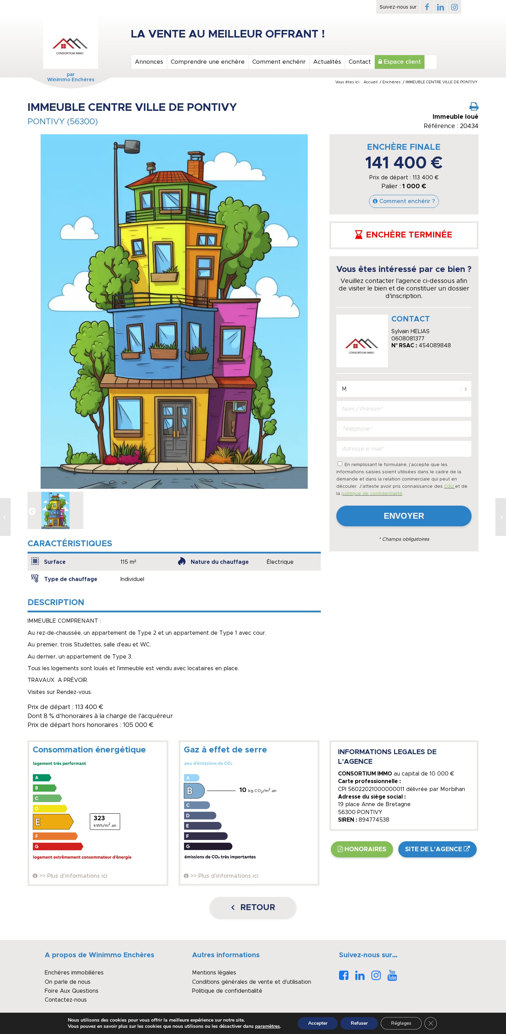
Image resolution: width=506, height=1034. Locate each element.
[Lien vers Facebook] (426, 7)
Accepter (317, 1023)
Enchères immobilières (74, 972)
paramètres (267, 1026)
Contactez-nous (66, 1000)
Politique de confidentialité (227, 991)
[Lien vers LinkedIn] (440, 7)
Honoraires (365, 849)
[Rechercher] (430, 62)
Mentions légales (214, 972)
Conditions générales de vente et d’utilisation (251, 982)
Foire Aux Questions (71, 991)
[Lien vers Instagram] (454, 7)
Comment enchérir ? (407, 201)
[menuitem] (149, 62)
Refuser (359, 1023)
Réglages (401, 1023)
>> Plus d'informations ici (73, 876)
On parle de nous (68, 982)
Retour (256, 908)
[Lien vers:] (5, 517)
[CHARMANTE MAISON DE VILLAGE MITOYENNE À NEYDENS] (500, 517)
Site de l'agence (433, 849)
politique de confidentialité (371, 494)
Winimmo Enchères (71, 79)
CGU (449, 486)
